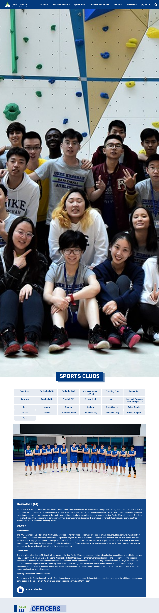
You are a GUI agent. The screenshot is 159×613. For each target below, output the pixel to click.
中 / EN (144, 4)
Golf (112, 399)
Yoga (25, 418)
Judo (25, 407)
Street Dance (112, 407)
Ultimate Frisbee (68, 412)
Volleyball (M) (90, 412)
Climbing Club (112, 391)
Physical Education (61, 4)
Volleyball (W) (112, 412)
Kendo (47, 407)
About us (43, 4)
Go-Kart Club (90, 399)
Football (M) (46, 399)
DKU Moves (131, 4)
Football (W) (68, 399)
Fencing (25, 399)
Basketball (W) (68, 391)
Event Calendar (34, 589)
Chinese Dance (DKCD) (90, 392)
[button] (156, 5)
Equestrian (134, 391)
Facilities (117, 4)
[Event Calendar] (20, 589)
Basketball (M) (47, 391)
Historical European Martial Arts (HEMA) (134, 400)
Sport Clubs (79, 4)
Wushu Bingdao (134, 412)
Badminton (25, 391)
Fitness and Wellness (99, 4)
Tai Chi (25, 412)
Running (68, 407)
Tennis (47, 412)
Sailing (90, 407)
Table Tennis (134, 407)
